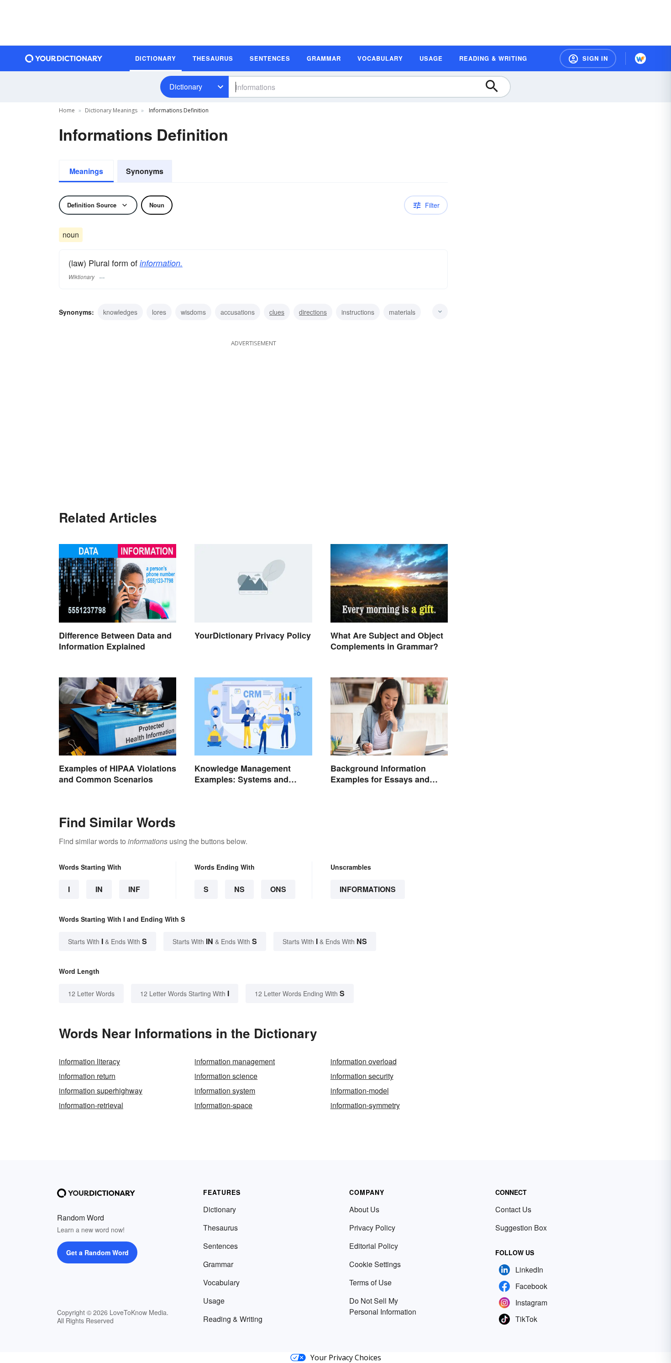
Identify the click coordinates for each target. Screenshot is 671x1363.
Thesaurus (220, 1227)
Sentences (220, 1246)
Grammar (218, 1264)
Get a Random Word (97, 1252)
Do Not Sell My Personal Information (382, 1306)
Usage (214, 1300)
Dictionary (185, 86)
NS (239, 889)
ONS (278, 889)
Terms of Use (370, 1282)
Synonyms (144, 171)
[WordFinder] (640, 58)
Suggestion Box (521, 1227)
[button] (588, 58)
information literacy (89, 1061)
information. (161, 263)
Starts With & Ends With (107, 941)
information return (87, 1076)
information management (234, 1061)
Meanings (86, 171)
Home (67, 110)
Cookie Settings (375, 1264)
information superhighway (100, 1090)
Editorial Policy (373, 1246)
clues (276, 312)
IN (99, 889)
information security (361, 1076)
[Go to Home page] (64, 58)
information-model (359, 1090)
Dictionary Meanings (111, 110)
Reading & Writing (232, 1319)
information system (224, 1090)
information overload (363, 1061)
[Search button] (496, 87)
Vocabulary (221, 1282)
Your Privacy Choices (345, 1357)
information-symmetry (365, 1105)
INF (134, 889)
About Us (364, 1209)
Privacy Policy (372, 1227)
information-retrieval (91, 1105)
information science (225, 1076)
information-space (223, 1105)
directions (313, 312)
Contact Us (513, 1209)
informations (368, 889)
